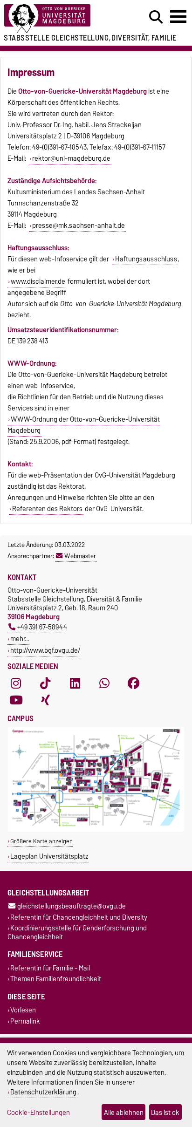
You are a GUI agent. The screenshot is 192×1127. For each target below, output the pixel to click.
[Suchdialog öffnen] (156, 17)
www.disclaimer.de (38, 281)
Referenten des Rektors (47, 508)
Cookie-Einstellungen (38, 1112)
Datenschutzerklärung (43, 1092)
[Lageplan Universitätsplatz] (96, 829)
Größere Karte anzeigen (41, 841)
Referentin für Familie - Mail (50, 968)
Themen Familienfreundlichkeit (55, 979)
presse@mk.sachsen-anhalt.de (78, 225)
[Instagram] (15, 683)
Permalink (25, 1021)
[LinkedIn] (75, 683)
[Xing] (45, 699)
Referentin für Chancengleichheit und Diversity (78, 917)
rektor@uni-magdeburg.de (71, 158)
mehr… (19, 638)
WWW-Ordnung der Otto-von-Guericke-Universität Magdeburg (83, 425)
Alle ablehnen (124, 1112)
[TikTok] (45, 683)
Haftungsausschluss (146, 259)
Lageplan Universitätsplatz (49, 856)
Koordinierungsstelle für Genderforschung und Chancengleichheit (77, 932)
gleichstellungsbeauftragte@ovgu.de (71, 906)
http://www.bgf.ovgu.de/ (45, 650)
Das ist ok (165, 1112)
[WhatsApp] (104, 683)
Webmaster (80, 555)
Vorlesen (23, 1010)
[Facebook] (133, 683)
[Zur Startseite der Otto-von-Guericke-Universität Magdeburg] (59, 19)
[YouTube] (15, 699)
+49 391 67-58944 (42, 627)
